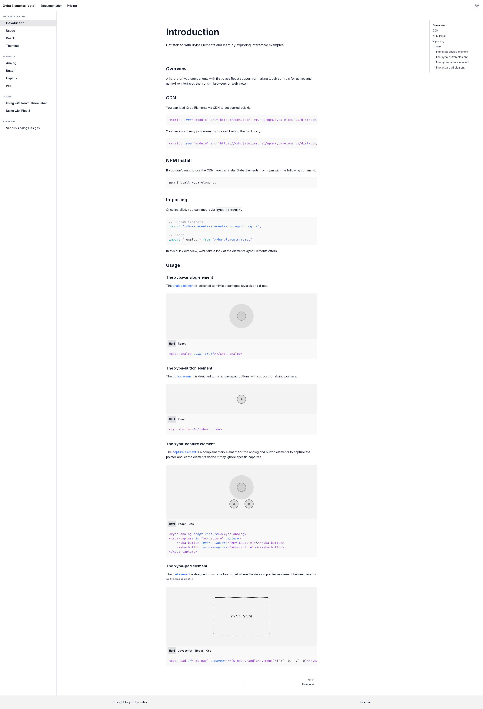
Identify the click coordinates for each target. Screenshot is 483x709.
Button (10, 71)
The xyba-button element (452, 57)
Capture (12, 78)
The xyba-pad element (450, 67)
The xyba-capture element (452, 62)
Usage (10, 30)
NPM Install (439, 35)
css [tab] (191, 523)
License (365, 702)
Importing (438, 41)
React (10, 38)
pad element (181, 574)
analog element (184, 286)
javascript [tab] (185, 650)
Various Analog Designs (23, 128)
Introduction (15, 23)
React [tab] (182, 343)
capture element (184, 452)
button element (183, 376)
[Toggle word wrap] (305, 119)
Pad (9, 86)
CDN (435, 30)
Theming (12, 46)
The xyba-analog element (452, 51)
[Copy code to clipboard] (312, 119)
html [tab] (172, 343)
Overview (439, 25)
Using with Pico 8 (18, 111)
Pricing (72, 6)
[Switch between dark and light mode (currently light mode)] (477, 6)
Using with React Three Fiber (26, 103)
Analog (11, 63)
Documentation (51, 6)
